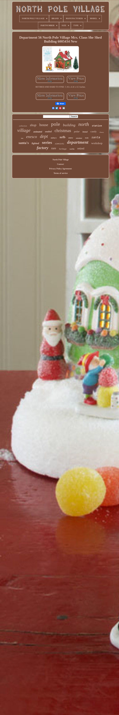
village (23, 130)
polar (77, 131)
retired (80, 148)
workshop (96, 143)
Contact (60, 164)
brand (85, 132)
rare (53, 148)
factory (42, 147)
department (77, 142)
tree (22, 138)
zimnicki (59, 144)
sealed (48, 131)
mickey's (54, 138)
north (83, 124)
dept (44, 136)
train (87, 138)
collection (23, 126)
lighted (35, 143)
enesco (31, 137)
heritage (63, 149)
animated (37, 131)
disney (102, 132)
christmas (63, 130)
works (72, 149)
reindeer (79, 138)
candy (93, 131)
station (97, 125)
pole (55, 124)
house (43, 125)
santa (95, 137)
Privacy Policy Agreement (60, 169)
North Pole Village (61, 160)
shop (33, 125)
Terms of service (61, 173)
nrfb (62, 137)
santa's (24, 143)
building (69, 125)
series (47, 142)
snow (70, 138)
